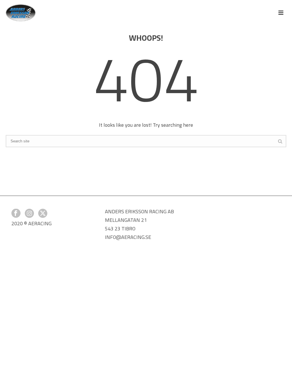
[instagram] (29, 214)
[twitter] (42, 214)
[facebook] (16, 214)
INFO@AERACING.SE (128, 237)
